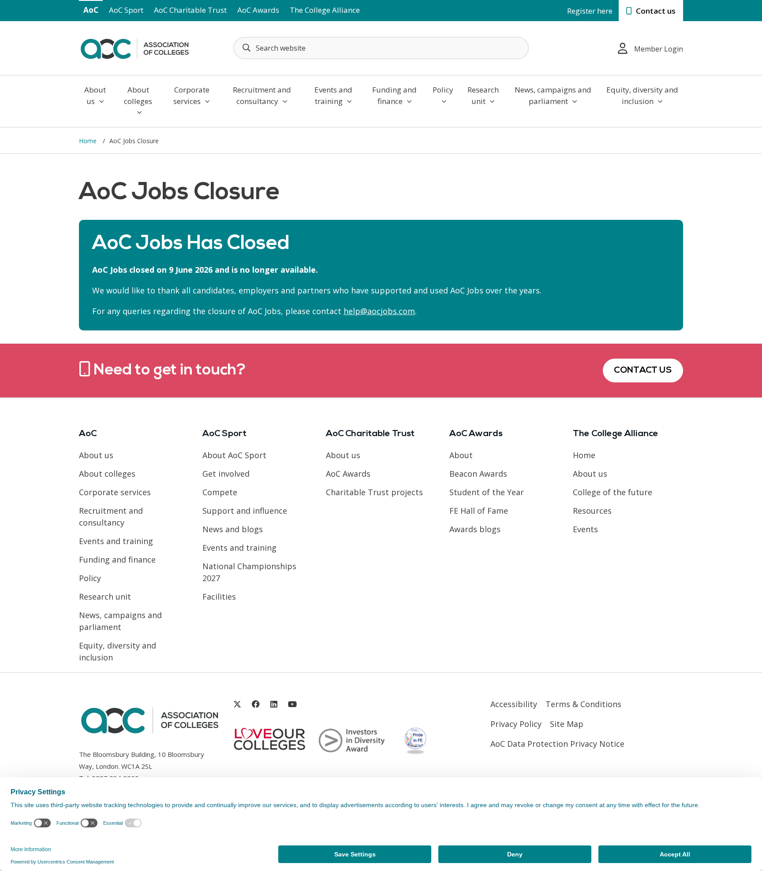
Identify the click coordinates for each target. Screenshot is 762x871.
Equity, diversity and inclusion (642, 95)
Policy (443, 90)
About (461, 455)
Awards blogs (475, 529)
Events (585, 529)
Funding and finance (394, 95)
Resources (592, 510)
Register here (590, 11)
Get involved (226, 473)
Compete (219, 492)
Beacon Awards (478, 473)
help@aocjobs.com (379, 311)
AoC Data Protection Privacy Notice (557, 743)
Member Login (658, 49)
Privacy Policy (516, 724)
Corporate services (191, 95)
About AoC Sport (234, 455)
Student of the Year (486, 492)
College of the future (612, 492)
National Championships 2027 (249, 572)
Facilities (219, 596)
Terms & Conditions (583, 704)
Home (88, 141)
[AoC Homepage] (134, 47)
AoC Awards (258, 10)
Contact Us (643, 370)
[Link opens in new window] (237, 704)
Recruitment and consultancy (262, 95)
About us (95, 95)
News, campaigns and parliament (553, 95)
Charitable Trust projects (374, 492)
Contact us (655, 11)
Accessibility (513, 704)
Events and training (333, 95)
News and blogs (232, 529)
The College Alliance (325, 10)
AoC (90, 10)
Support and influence (244, 510)
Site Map (566, 724)
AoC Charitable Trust (190, 10)
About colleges (138, 95)
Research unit (483, 95)
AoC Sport (126, 10)
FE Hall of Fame (478, 510)
